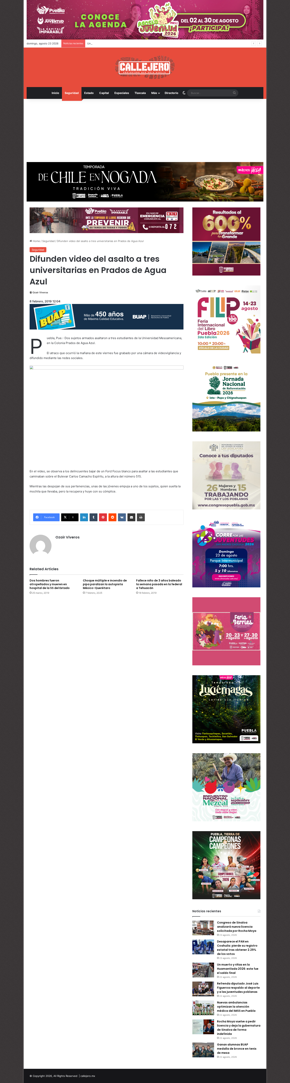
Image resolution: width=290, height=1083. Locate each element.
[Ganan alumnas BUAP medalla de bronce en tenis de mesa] (203, 1050)
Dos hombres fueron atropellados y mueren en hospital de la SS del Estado (50, 584)
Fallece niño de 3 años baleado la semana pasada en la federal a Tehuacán (159, 584)
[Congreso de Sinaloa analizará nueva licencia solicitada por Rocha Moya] (203, 928)
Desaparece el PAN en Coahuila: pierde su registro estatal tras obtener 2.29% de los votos (237, 948)
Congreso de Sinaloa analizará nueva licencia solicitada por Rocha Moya (236, 927)
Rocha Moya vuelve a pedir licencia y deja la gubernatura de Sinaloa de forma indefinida (238, 1027)
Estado (89, 93)
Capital (104, 93)
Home (36, 241)
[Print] (141, 517)
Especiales (121, 93)
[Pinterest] (103, 517)
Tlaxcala (140, 93)
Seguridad (72, 93)
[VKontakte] (122, 517)
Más (154, 93)
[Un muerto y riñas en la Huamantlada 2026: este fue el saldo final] (203, 970)
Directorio (171, 93)
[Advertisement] (145, 130)
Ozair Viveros (40, 292)
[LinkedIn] (84, 517)
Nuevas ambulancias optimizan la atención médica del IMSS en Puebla (236, 1006)
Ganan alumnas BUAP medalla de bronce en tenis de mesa (236, 1049)
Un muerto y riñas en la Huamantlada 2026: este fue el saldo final (127, 43)
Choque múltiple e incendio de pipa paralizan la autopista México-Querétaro (105, 584)
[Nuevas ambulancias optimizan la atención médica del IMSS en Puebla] (203, 1007)
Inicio (55, 93)
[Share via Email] (131, 517)
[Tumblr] (93, 517)
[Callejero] (145, 67)
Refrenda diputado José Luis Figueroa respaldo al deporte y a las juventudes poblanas (238, 988)
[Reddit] (112, 517)
